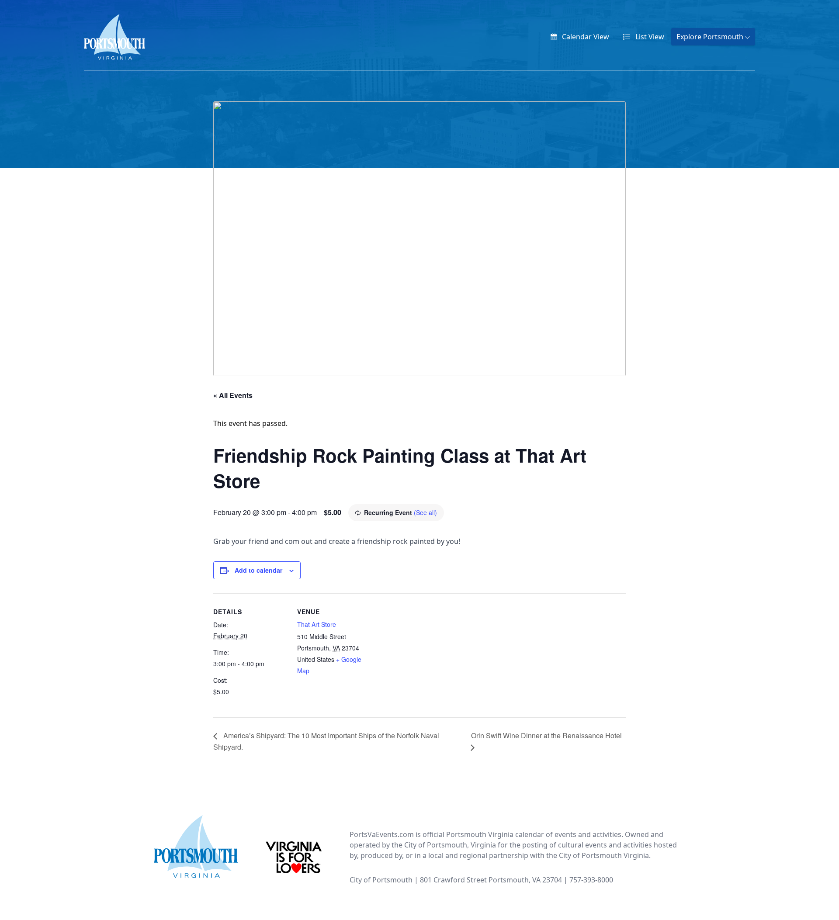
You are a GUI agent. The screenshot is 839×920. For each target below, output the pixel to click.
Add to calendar (258, 570)
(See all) (425, 512)
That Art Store (316, 624)
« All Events (233, 395)
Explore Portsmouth (710, 37)
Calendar (584, 37)
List (649, 37)
